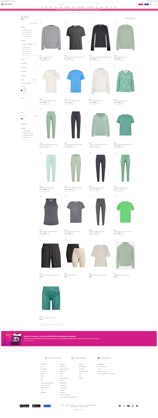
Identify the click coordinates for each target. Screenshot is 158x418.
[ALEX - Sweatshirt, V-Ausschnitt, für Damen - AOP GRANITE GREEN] (125, 81)
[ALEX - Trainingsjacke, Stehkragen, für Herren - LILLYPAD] (125, 255)
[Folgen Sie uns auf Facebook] (119, 406)
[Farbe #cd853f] (31, 104)
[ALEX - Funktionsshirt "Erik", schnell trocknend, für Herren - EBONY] (76, 37)
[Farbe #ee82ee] (28, 104)
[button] (8, 1)
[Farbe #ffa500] (22, 107)
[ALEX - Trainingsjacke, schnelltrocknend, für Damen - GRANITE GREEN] (100, 125)
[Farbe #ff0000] (36, 104)
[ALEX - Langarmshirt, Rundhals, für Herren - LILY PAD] (125, 37)
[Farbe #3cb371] (33, 101)
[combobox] (130, 18)
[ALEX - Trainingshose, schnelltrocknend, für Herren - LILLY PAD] (76, 168)
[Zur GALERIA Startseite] (6, 4)
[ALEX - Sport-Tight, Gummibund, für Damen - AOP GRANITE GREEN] (125, 168)
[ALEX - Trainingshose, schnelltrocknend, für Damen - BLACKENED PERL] (51, 125)
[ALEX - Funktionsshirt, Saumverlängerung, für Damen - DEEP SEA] (125, 125)
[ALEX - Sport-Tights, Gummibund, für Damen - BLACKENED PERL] (100, 168)
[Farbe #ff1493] (33, 104)
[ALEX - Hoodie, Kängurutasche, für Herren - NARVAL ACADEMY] (100, 81)
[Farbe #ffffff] (28, 101)
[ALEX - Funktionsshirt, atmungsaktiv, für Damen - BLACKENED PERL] (76, 212)
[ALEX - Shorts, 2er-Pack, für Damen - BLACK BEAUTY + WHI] (76, 255)
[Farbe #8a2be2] (25, 104)
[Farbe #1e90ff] (22, 104)
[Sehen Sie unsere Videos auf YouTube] (128, 406)
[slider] (21, 118)
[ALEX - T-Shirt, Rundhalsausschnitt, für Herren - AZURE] (51, 81)
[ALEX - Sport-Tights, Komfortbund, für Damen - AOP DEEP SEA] (51, 298)
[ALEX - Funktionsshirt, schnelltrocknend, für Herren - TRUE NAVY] (125, 212)
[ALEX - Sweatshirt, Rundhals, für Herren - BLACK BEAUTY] (51, 37)
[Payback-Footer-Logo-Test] (47, 406)
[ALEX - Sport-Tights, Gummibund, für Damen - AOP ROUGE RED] (100, 212)
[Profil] (151, 4)
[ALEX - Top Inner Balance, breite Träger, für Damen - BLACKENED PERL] (51, 212)
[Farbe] (25, 107)
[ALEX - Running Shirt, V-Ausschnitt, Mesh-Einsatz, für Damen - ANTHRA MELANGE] (100, 37)
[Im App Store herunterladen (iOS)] (36, 406)
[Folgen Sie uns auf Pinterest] (137, 406)
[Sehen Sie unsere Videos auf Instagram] (124, 406)
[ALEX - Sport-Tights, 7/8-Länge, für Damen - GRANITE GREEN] (51, 168)
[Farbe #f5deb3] (31, 101)
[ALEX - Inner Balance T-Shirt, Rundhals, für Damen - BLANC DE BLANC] (100, 255)
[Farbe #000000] (22, 101)
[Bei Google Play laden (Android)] (24, 406)
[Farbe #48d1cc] (36, 101)
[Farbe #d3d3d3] (25, 101)
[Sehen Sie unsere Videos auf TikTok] (132, 406)
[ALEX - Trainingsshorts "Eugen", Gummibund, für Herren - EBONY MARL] (51, 255)
